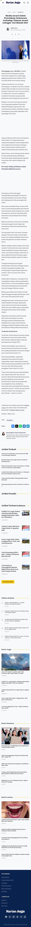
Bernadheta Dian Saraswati (16, 432)
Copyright (4, 883)
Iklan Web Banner (6, 888)
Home (9, 12)
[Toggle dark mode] (27, 2)
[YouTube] (17, 916)
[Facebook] (6, 916)
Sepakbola (9, 420)
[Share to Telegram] (27, 426)
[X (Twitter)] (9, 916)
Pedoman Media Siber (8, 880)
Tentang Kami (5, 877)
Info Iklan (4, 891)
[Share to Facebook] (12, 426)
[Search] (24, 2)
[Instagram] (13, 916)
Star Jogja (4, 906)
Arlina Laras (14, 28)
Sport (14, 12)
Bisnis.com (4, 903)
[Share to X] (16, 426)
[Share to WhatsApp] (20, 426)
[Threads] (21, 916)
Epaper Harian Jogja (17, 410)
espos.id (4, 900)
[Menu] (3, 3)
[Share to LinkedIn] (24, 426)
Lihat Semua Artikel (8, 581)
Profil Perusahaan (6, 885)
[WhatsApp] (24, 916)
